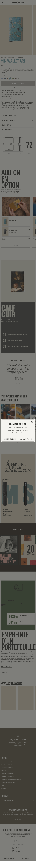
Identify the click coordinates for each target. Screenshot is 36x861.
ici (23, 433)
